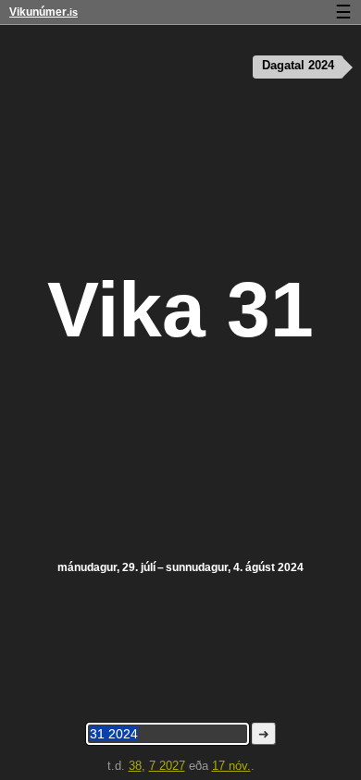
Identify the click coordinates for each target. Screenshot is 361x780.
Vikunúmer (43, 12)
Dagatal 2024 (298, 65)
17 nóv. (231, 766)
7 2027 (167, 766)
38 (135, 766)
